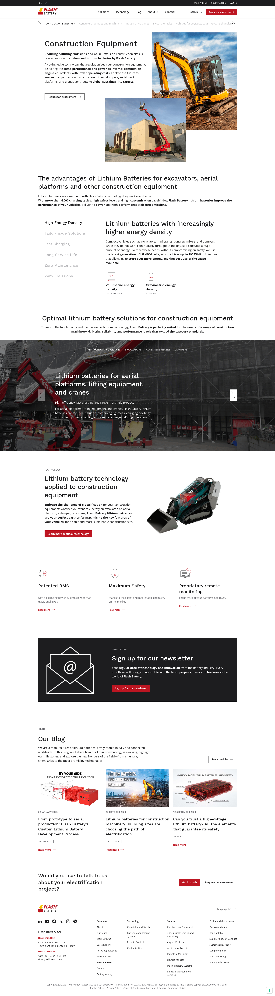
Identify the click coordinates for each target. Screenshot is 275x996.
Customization (134, 948)
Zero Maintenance (61, 265)
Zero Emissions (59, 276)
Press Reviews (104, 956)
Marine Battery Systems (179, 965)
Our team (102, 932)
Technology (122, 12)
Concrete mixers (158, 349)
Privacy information (219, 962)
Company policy (217, 950)
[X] (61, 921)
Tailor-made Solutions (65, 233)
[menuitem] (40, 921)
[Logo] (48, 12)
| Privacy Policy (113, 987)
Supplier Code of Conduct (223, 938)
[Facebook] (54, 921)
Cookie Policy (97, 987)
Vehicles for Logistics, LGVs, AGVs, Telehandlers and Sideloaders (214, 23)
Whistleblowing (217, 956)
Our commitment (218, 927)
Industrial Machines (137, 23)
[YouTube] (47, 921)
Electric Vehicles (162, 23)
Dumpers (181, 349)
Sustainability (218, 3)
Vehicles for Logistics (178, 948)
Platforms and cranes (104, 349)
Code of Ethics (217, 932)
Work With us (201, 3)
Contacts (170, 12)
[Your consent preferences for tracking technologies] (269, 990)
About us (153, 12)
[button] (40, 23)
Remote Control (135, 942)
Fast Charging (57, 244)
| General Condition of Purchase (138, 987)
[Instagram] (68, 921)
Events (233, 3)
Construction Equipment (60, 23)
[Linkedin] (40, 921)
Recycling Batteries (107, 950)
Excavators (133, 349)
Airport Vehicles (175, 942)
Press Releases (105, 962)
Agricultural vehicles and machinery (100, 23)
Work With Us (104, 938)
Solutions (103, 12)
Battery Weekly (105, 974)
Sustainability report (220, 944)
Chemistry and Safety (138, 927)
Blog (138, 12)
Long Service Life (61, 255)
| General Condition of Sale (171, 987)
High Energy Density (63, 222)
